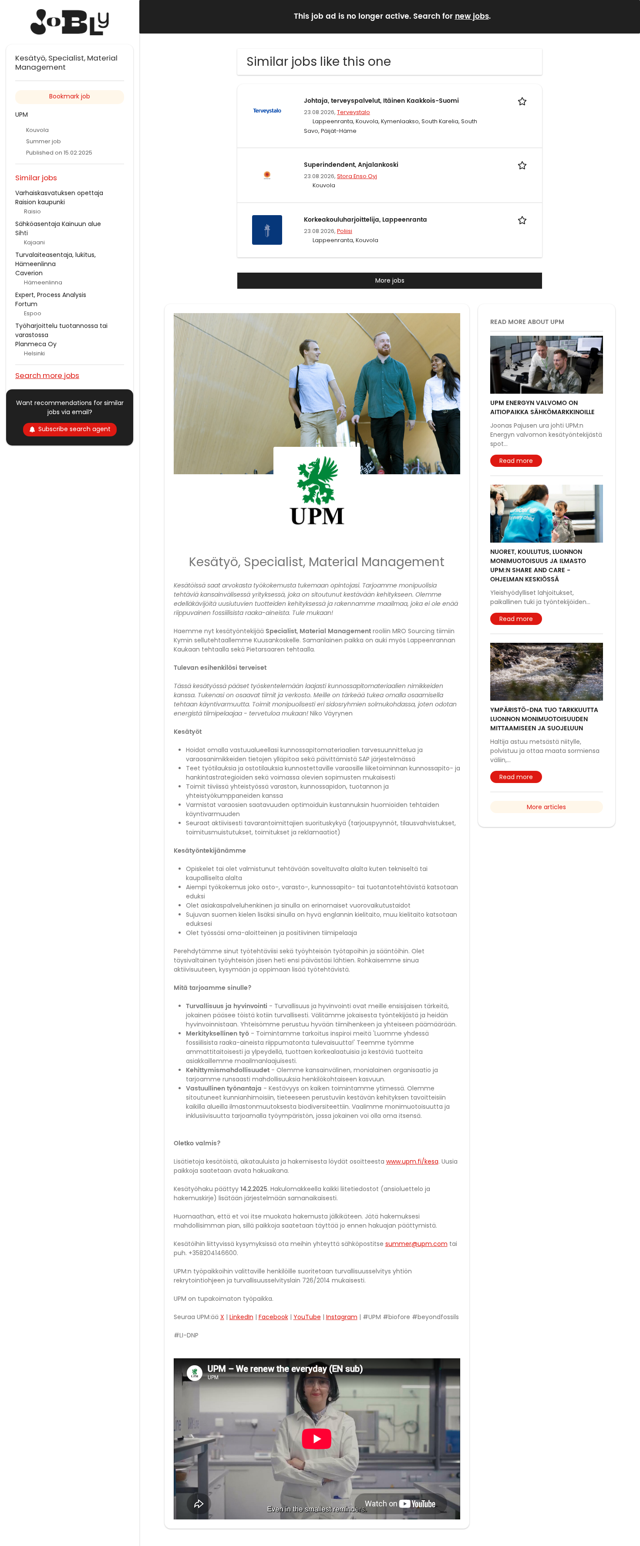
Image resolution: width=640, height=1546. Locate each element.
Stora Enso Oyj (357, 176)
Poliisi (344, 231)
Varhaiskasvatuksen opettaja (59, 193)
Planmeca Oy (36, 344)
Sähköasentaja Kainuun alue (58, 223)
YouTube (307, 1317)
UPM (21, 114)
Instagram (341, 1317)
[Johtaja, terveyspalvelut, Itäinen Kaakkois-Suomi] (267, 110)
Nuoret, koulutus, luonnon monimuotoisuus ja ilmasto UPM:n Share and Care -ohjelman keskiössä (538, 565)
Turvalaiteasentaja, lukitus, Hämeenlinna (55, 259)
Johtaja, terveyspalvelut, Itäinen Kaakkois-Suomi (381, 101)
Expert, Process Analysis (50, 294)
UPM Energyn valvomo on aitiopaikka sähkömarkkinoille (542, 407)
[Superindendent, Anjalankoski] (267, 174)
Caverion (29, 273)
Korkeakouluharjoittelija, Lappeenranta (365, 220)
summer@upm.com (416, 1243)
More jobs (389, 280)
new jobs (472, 16)
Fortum (26, 304)
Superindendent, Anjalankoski (351, 165)
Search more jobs (47, 375)
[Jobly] (69, 22)
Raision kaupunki (40, 202)
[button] (626, 16)
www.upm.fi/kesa (412, 1161)
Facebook (273, 1317)
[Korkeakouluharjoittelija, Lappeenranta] (267, 229)
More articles (546, 807)
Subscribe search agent (74, 429)
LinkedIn (241, 1317)
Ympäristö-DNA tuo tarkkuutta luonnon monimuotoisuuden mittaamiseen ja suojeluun (544, 719)
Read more (516, 460)
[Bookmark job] (524, 101)
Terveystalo (353, 112)
